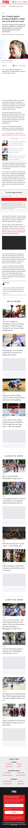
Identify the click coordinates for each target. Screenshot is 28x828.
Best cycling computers (20, 775)
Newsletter (23, 65)
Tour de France (9, 763)
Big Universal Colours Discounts (16, 6)
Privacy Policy (18, 817)
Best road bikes (7, 772)
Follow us (16, 65)
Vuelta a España (9, 766)
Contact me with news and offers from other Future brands (14, 809)
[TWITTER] (4, 284)
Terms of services (17, 203)
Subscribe (19, 1)
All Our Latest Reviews (7, 781)
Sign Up (14, 812)
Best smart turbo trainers (7, 775)
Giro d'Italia (19, 763)
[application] (14, 242)
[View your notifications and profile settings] (13, 2)
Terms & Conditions (12, 818)
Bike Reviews (20, 781)
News (3, 13)
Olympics (19, 766)
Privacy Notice (19, 204)
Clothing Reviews (20, 783)
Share (5, 65)
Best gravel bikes (20, 772)
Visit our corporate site (19, 822)
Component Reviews (7, 783)
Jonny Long (6, 34)
